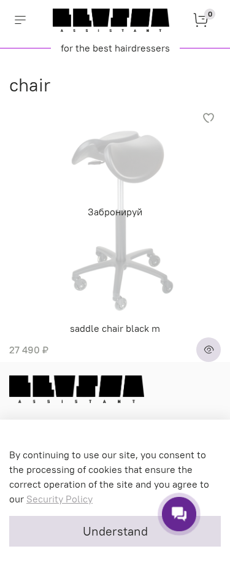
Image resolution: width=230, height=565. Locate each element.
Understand (115, 531)
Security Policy (59, 499)
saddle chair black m (115, 328)
